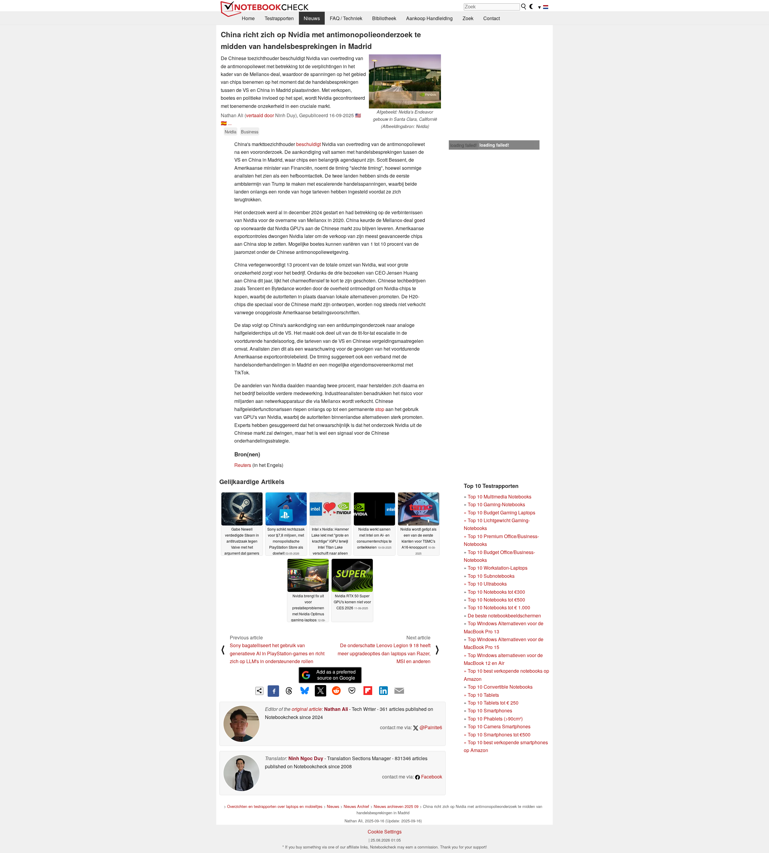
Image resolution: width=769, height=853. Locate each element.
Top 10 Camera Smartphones (499, 726)
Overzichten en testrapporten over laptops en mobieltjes (274, 806)
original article (307, 708)
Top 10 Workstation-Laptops (497, 567)
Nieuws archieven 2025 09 (396, 806)
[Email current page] (399, 691)
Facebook (431, 776)
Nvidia (230, 131)
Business (249, 131)
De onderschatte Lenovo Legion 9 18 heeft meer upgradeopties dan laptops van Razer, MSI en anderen (384, 653)
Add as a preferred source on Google (336, 674)
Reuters (242, 465)
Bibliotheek (384, 18)
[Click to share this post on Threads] (289, 691)
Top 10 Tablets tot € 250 (493, 702)
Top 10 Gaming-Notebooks (496, 504)
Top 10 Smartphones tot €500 (497, 734)
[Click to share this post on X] (320, 690)
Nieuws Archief (356, 806)
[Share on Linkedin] (383, 690)
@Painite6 (430, 727)
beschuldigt (308, 144)
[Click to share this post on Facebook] (273, 691)
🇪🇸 (224, 123)
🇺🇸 (358, 115)
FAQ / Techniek (346, 18)
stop (379, 409)
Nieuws (312, 18)
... (230, 123)
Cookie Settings (385, 831)
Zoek (468, 18)
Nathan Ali (336, 708)
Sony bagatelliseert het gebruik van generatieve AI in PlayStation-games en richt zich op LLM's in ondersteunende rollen (277, 653)
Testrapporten (279, 18)
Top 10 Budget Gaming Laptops (499, 512)
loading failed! (463, 145)
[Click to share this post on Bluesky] (304, 691)
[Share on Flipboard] (367, 690)
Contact (491, 18)
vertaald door (260, 115)
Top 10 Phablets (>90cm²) (495, 718)
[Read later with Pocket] (352, 690)
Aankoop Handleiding (429, 18)
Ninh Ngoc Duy (305, 758)
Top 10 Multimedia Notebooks (499, 496)
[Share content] (259, 691)
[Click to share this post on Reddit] (336, 690)
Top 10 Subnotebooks (491, 575)
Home (248, 18)
